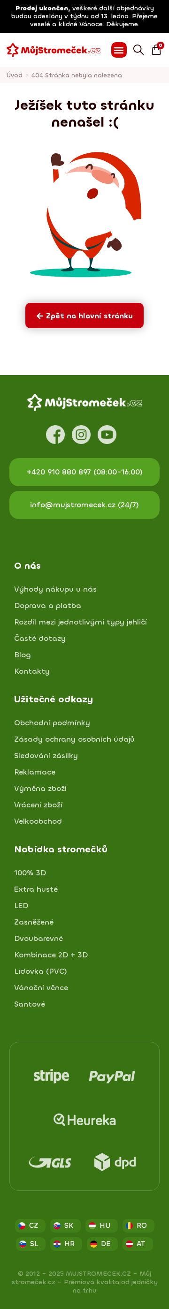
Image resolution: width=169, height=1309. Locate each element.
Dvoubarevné (38, 938)
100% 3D (30, 873)
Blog (22, 655)
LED (21, 905)
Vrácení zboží (38, 805)
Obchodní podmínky (52, 723)
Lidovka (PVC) (40, 971)
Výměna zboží (40, 788)
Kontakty (32, 671)
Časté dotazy (40, 638)
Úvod (15, 75)
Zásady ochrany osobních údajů (74, 739)
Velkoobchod (38, 821)
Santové (29, 1004)
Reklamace (34, 772)
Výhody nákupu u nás (55, 589)
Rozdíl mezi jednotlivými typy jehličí (80, 622)
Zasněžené (34, 922)
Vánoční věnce (41, 988)
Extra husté (36, 889)
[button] (119, 50)
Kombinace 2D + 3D (51, 955)
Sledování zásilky (46, 755)
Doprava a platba (47, 605)
